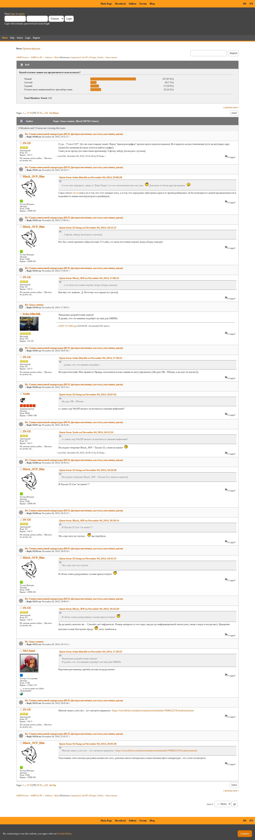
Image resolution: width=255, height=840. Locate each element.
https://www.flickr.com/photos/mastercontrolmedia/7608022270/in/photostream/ (153, 710)
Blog (152, 3)
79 (40, 113)
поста (76, 192)
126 (46, 113)
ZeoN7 (85, 57)
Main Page (106, 3)
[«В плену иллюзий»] (21, 694)
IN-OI (27, 143)
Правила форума (31, 48)
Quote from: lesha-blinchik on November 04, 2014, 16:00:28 (90, 177)
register (21, 13)
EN (251, 3)
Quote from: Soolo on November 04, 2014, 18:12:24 (86, 432)
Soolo (26, 393)
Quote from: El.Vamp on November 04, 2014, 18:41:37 (87, 558)
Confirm (245, 833)
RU (245, 3)
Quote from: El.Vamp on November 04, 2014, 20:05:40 (87, 743)
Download (120, 3)
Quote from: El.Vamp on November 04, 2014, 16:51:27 (87, 227)
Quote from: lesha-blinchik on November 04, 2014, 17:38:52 (90, 358)
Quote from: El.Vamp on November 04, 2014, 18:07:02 (87, 394)
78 (38, 113)
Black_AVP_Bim (33, 176)
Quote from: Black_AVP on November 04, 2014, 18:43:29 (89, 608)
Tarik (99, 57)
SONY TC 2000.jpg (67, 326)
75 (28, 113)
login (13, 13)
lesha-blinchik (32, 313)
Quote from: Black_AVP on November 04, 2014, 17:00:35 (89, 278)
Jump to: (210, 804)
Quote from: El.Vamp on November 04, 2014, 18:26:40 (87, 470)
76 (30, 113)
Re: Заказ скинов (34, 304)
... (25, 113)
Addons (132, 3)
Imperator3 (76, 57)
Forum (143, 3)
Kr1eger (92, 57)
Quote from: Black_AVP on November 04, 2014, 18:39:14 (89, 520)
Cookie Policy (64, 833)
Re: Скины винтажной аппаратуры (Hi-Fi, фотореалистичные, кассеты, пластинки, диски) (74, 134)
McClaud (29, 650)
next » (236, 107)
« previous (228, 107)
